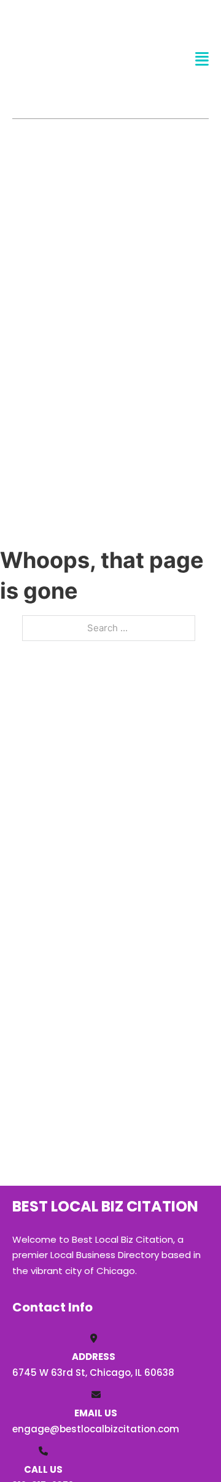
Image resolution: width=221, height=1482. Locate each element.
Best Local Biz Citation (69, 59)
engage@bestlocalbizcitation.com (95, 1428)
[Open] (202, 59)
